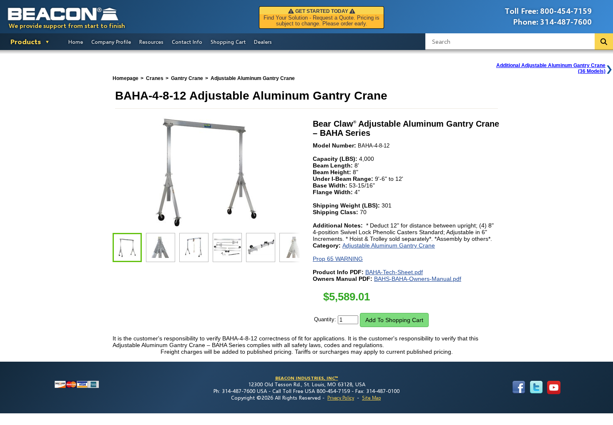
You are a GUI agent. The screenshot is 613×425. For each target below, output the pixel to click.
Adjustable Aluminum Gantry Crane (388, 245)
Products (25, 41)
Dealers (263, 41)
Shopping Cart (228, 41)
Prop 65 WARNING (338, 258)
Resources (151, 41)
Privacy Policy (340, 397)
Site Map (371, 397)
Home (75, 41)
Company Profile (111, 41)
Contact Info (187, 41)
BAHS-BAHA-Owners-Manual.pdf (417, 278)
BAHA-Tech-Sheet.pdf (394, 272)
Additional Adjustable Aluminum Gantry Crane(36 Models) (550, 68)
